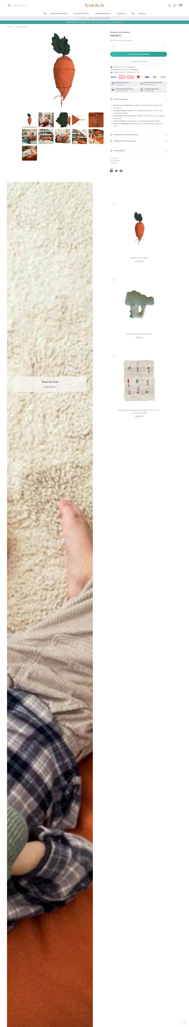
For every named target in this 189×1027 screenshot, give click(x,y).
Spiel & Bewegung (103, 13)
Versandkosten (127, 40)
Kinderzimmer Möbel (59, 13)
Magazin (142, 13)
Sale (133, 13)
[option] (63, 70)
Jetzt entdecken (50, 387)
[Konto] (169, 5)
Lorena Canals (114, 162)
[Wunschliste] (174, 5)
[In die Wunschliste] (114, 203)
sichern (117, 22)
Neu (45, 13)
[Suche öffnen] (9, 5)
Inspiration (121, 13)
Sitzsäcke (115, 158)
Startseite (9, 26)
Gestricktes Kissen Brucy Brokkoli (139, 334)
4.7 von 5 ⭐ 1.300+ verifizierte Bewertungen (94, 18)
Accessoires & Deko (81, 13)
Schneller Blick (139, 252)
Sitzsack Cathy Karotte (21, 26)
